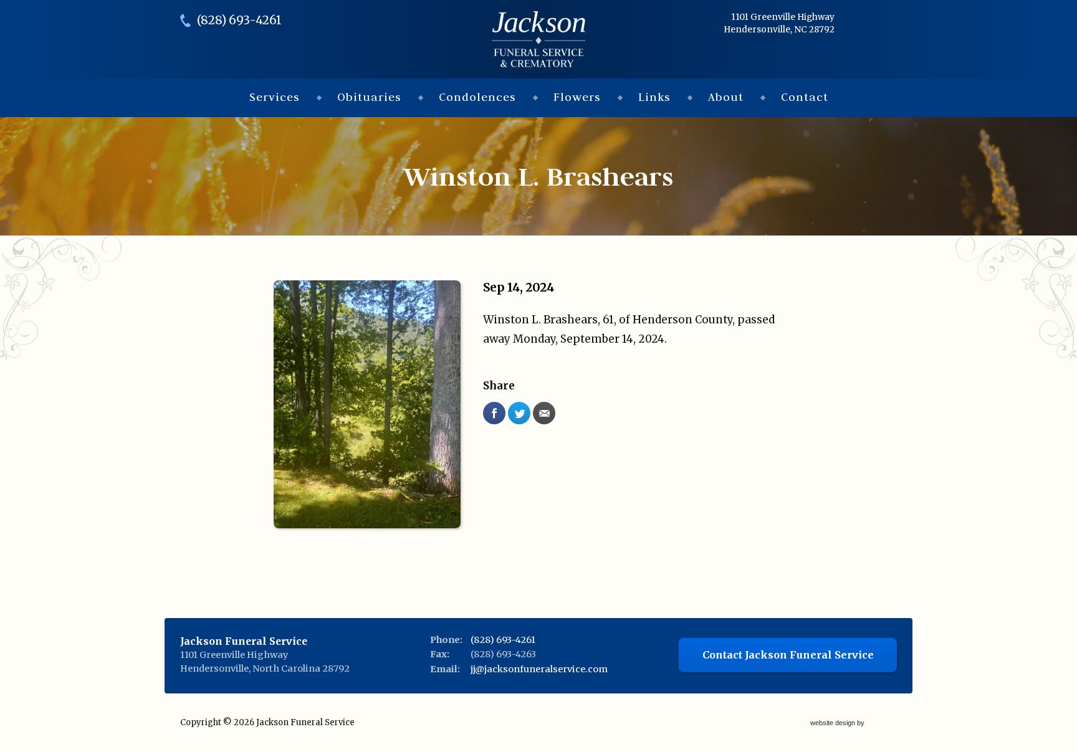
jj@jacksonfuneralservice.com (539, 669)
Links (654, 97)
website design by (838, 723)
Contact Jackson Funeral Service (788, 655)
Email (544, 413)
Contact (804, 97)
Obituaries (369, 97)
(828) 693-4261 (239, 20)
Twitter (519, 413)
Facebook (494, 413)
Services (274, 97)
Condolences (477, 97)
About (726, 97)
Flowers (577, 97)
